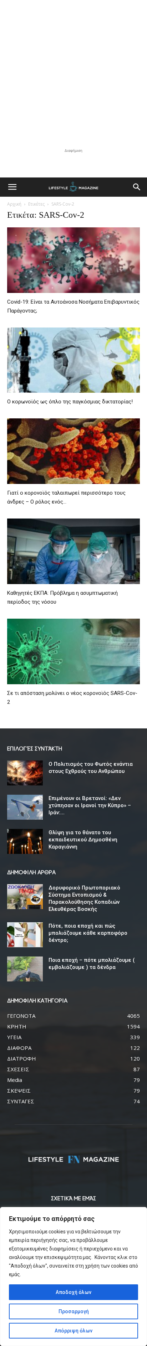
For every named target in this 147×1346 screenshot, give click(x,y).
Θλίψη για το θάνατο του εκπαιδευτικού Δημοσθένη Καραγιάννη (83, 839)
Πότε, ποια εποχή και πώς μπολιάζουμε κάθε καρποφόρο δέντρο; (88, 933)
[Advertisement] (73, 73)
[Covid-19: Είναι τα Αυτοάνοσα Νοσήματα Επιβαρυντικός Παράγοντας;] (73, 260)
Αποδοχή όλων (73, 1292)
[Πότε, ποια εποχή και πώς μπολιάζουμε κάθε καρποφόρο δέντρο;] (25, 934)
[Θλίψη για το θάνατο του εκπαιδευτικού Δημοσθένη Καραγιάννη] (25, 841)
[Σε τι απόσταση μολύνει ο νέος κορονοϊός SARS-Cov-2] (73, 651)
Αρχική (14, 204)
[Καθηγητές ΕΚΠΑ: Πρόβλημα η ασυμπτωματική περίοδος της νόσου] (73, 551)
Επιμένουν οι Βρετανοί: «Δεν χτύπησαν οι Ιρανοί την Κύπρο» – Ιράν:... (90, 805)
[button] (12, 187)
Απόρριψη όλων (73, 1331)
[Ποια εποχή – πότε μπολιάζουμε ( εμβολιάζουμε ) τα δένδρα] (25, 968)
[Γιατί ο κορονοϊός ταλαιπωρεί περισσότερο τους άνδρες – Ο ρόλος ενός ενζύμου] (73, 451)
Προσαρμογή (74, 1311)
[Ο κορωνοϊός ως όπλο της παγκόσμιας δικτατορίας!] (73, 360)
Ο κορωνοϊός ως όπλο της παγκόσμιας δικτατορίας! (70, 401)
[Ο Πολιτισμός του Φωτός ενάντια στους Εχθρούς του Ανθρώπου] (25, 772)
